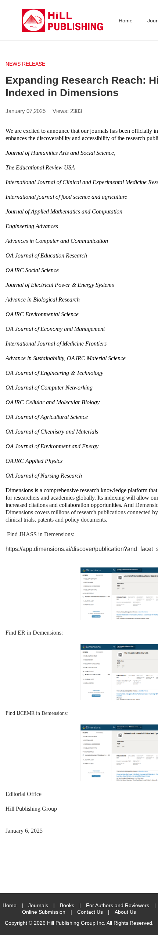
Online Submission (43, 912)
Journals (38, 905)
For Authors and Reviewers (117, 905)
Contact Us (90, 912)
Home (126, 20)
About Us (125, 912)
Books (67, 905)
